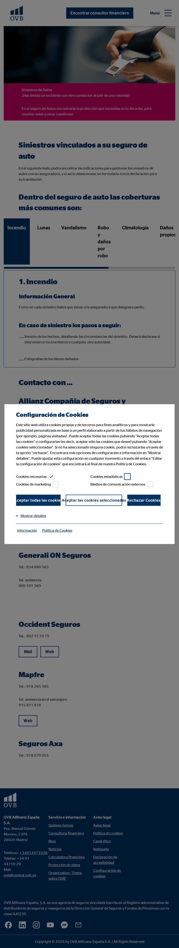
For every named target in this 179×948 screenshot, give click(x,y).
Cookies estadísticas (106, 476)
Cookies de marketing (33, 484)
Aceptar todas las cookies (38, 500)
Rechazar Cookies (144, 500)
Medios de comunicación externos (117, 484)
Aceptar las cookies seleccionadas (94, 500)
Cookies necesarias (31, 476)
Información (27, 530)
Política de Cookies (57, 530)
